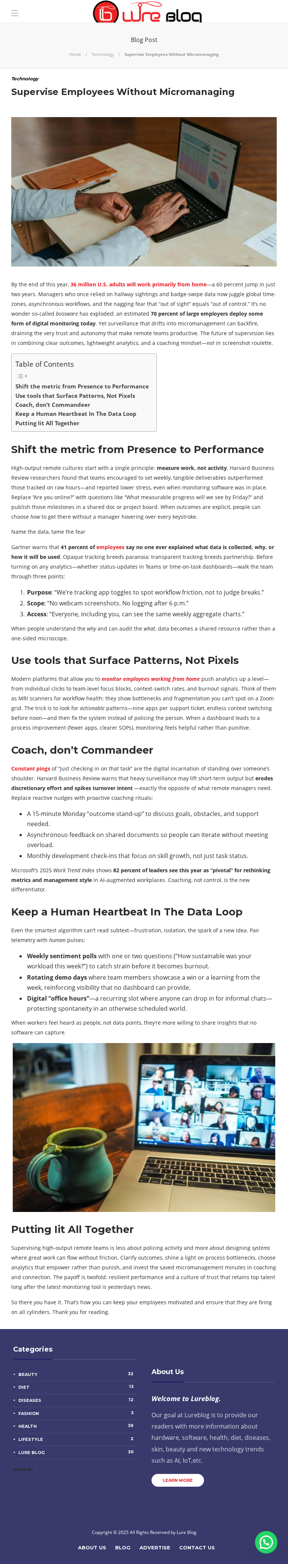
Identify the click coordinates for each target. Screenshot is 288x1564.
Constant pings (30, 768)
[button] (266, 1542)
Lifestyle (76, 1439)
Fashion (76, 1413)
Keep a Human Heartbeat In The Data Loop (75, 413)
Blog (122, 1547)
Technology (103, 54)
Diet (76, 1387)
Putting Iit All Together (47, 423)
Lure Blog (76, 1452)
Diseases (76, 1400)
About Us (92, 1547)
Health (76, 1426)
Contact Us (197, 1547)
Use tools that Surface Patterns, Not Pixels (75, 395)
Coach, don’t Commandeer (52, 404)
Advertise (155, 1547)
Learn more (178, 1480)
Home (75, 54)
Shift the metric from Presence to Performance (82, 386)
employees (110, 547)
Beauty (76, 1374)
